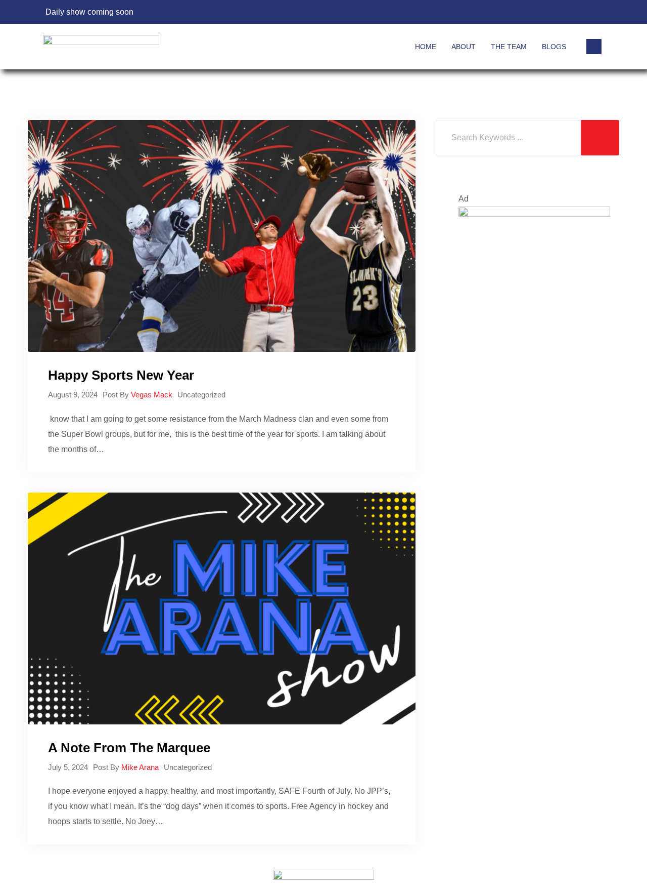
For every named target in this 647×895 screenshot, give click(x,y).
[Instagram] (593, 12)
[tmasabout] (534, 269)
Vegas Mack (151, 394)
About (463, 47)
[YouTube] (520, 12)
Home (425, 47)
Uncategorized (201, 394)
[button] (594, 46)
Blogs (554, 47)
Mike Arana (140, 767)
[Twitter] (575, 12)
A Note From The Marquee (129, 747)
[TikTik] (538, 12)
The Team (509, 47)
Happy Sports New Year (121, 375)
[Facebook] (557, 12)
